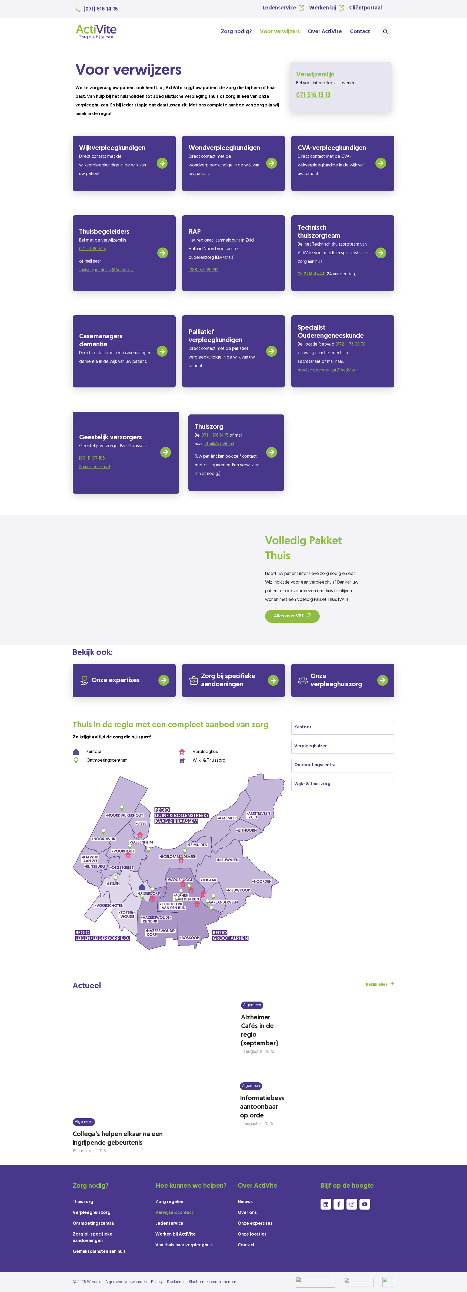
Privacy (157, 1282)
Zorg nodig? (236, 32)
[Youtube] (364, 1204)
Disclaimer (176, 1282)
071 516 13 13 (313, 95)
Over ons (247, 1213)
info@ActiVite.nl (219, 444)
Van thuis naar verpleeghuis (184, 1245)
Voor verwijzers (280, 32)
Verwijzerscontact (174, 1213)
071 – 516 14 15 (215, 435)
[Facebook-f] (338, 1204)
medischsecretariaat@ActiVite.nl (328, 370)
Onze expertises (116, 680)
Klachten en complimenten (212, 1282)
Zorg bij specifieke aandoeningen (92, 1237)
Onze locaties (252, 1234)
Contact (360, 32)
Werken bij (322, 8)
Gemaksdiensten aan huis (99, 1252)
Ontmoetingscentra (93, 1223)
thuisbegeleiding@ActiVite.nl (106, 270)
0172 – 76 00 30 (350, 344)
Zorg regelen (169, 1202)
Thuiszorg (83, 1202)
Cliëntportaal (365, 8)
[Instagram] (351, 1204)
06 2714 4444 (311, 274)
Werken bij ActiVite (175, 1234)
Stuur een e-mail (94, 467)
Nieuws (245, 1202)
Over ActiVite (325, 32)
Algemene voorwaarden (126, 1282)
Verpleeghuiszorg (92, 1213)
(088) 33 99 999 (204, 270)
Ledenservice (279, 8)
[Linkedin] (326, 1204)
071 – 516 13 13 (92, 249)
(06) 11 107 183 (92, 458)
